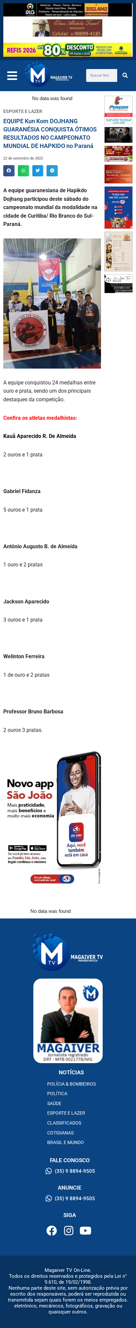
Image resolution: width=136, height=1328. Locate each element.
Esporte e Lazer (66, 1113)
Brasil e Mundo (65, 1142)
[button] (9, 170)
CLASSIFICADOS (64, 1123)
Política (57, 1093)
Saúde (54, 1103)
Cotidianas (60, 1132)
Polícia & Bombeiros (71, 1084)
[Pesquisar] (125, 75)
